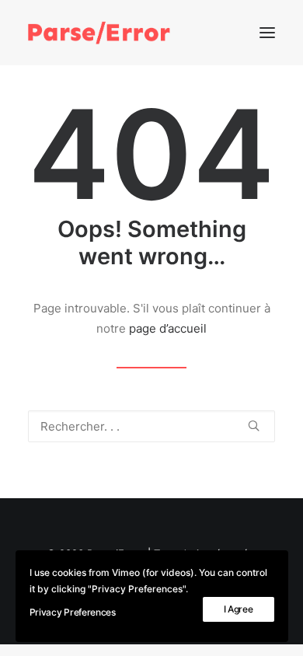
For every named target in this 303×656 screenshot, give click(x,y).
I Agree (238, 609)
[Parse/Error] (99, 32)
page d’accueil (168, 328)
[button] (267, 32)
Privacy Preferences (73, 612)
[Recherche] (151, 426)
